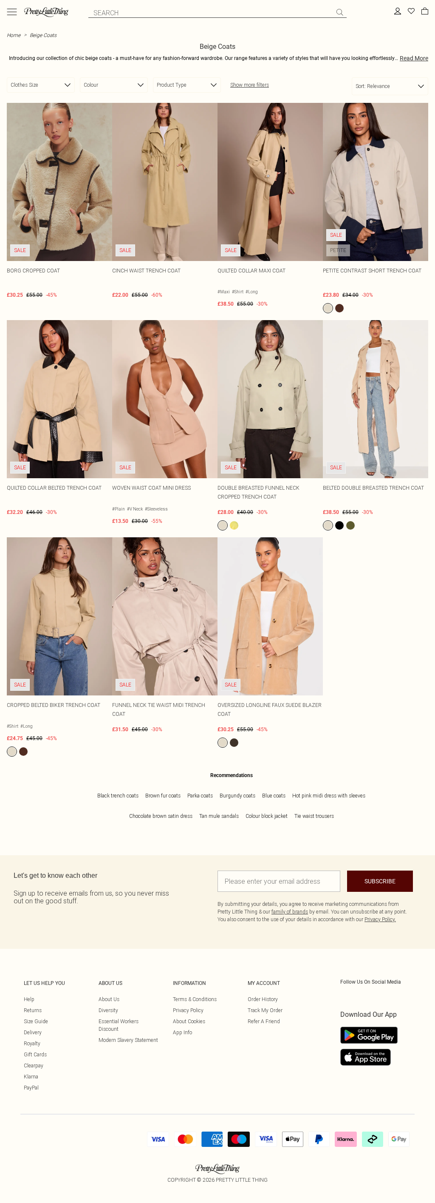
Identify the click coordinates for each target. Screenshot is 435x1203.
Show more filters (249, 85)
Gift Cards (35, 1054)
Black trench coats (117, 795)
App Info (182, 1032)
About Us (109, 999)
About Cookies (189, 1021)
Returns (33, 1010)
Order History (263, 999)
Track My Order (265, 1010)
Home (13, 35)
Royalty (32, 1043)
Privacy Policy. (380, 919)
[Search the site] (339, 12)
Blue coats (273, 795)
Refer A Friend (264, 1021)
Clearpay (33, 1065)
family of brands (289, 911)
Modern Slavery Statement (128, 1040)
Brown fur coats (163, 795)
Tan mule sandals (219, 816)
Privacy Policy (188, 1010)
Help (29, 999)
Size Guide (36, 1021)
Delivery (33, 1032)
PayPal (31, 1087)
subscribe (379, 881)
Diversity (108, 1010)
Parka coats (200, 795)
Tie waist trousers (314, 816)
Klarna (31, 1076)
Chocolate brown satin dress (160, 816)
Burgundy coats (237, 795)
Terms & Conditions (195, 999)
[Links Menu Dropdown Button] (12, 12)
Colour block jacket (267, 816)
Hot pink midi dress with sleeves (328, 795)
